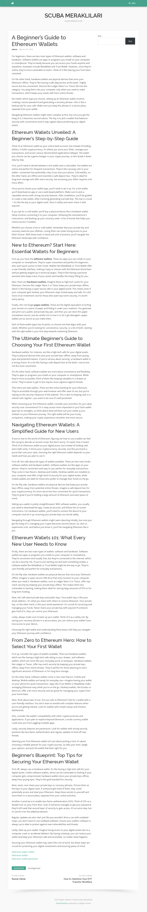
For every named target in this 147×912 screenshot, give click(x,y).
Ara (99, 35)
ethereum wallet (20, 855)
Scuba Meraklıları (73, 15)
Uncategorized (34, 868)
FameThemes (61, 903)
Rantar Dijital (19, 879)
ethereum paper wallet (23, 851)
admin (14, 49)
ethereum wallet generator (25, 858)
